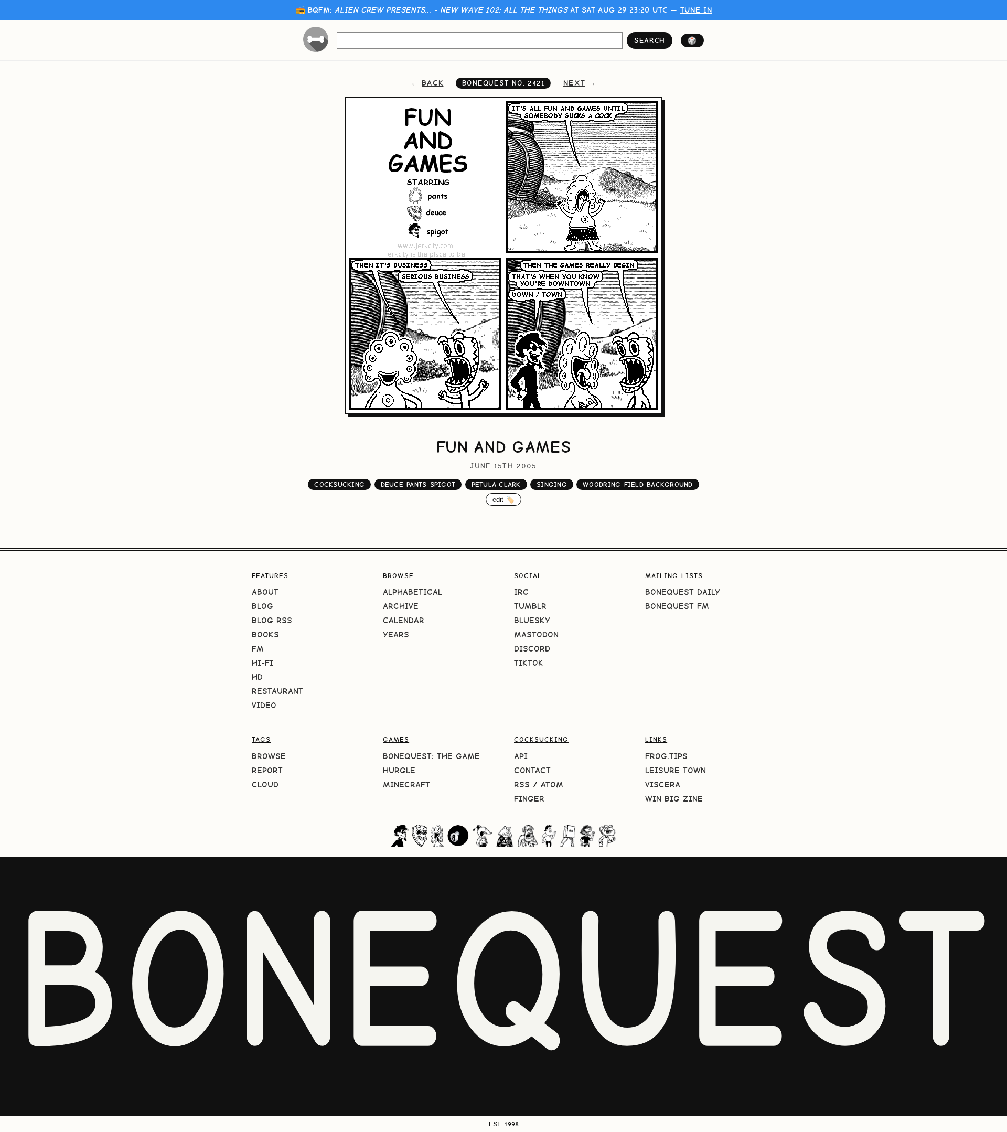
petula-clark (496, 484)
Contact (532, 770)
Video (264, 705)
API (521, 756)
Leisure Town (675, 770)
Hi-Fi (262, 663)
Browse (269, 756)
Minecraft (406, 784)
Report (267, 770)
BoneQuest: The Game (431, 756)
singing (552, 484)
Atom (552, 784)
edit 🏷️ (503, 500)
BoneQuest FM (677, 606)
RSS (522, 784)
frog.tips (666, 756)
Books (265, 634)
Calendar (403, 620)
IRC (521, 592)
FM (258, 649)
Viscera (662, 784)
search (649, 40)
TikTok (528, 663)
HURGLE (399, 770)
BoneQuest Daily (682, 592)
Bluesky (532, 620)
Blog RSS (272, 620)
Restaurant (277, 691)
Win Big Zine (674, 799)
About (265, 592)
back (432, 83)
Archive (401, 606)
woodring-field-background (637, 484)
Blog (262, 606)
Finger (529, 799)
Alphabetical (412, 592)
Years (396, 634)
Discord (532, 649)
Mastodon (536, 634)
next (574, 83)
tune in (696, 10)
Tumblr (530, 606)
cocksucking (339, 484)
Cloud (265, 784)
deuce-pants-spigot (418, 484)
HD (257, 677)
